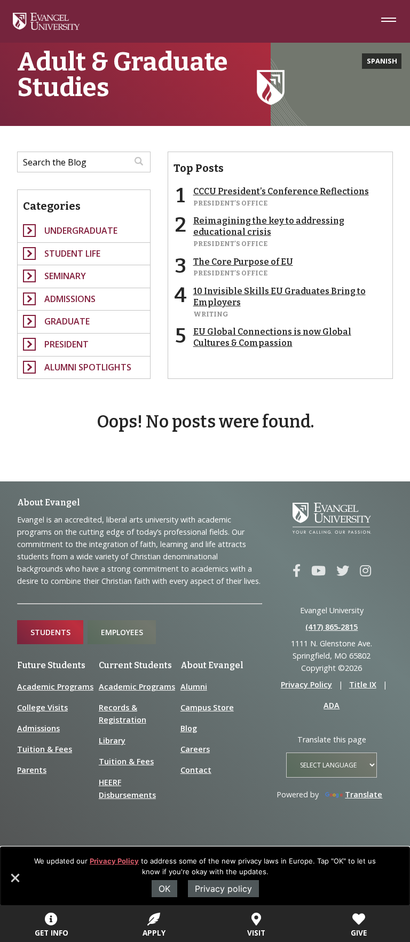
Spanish (382, 61)
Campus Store (207, 707)
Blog (188, 728)
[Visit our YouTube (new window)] (318, 571)
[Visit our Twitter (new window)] (342, 571)
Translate (363, 794)
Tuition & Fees (44, 749)
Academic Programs (55, 687)
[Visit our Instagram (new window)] (365, 571)
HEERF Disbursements (127, 788)
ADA (332, 705)
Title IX (362, 684)
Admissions (38, 728)
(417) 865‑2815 (331, 627)
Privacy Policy (114, 861)
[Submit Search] (139, 162)
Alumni (193, 687)
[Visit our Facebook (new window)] (297, 571)
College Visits (42, 707)
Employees (122, 632)
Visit (256, 933)
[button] (14, 881)
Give (359, 933)
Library (112, 740)
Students (50, 632)
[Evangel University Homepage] (46, 27)
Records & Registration (122, 713)
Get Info (51, 933)
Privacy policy (223, 888)
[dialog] (205, 876)
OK (164, 888)
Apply (154, 933)
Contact (195, 770)
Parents (31, 770)
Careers (195, 749)
